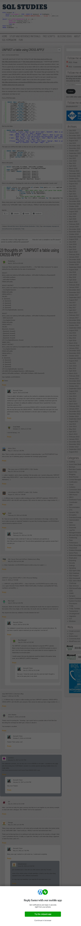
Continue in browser (42, 920)
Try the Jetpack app (42, 914)
